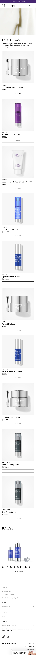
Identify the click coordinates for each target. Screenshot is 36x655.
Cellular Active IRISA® (8, 591)
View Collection (18, 571)
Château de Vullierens (8, 594)
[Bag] (29, 5)
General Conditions (29, 646)
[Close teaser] (12, 650)
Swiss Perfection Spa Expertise (10, 598)
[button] (24, 653)
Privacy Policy (30, 649)
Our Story (4, 587)
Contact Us (31, 643)
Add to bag (18, 93)
